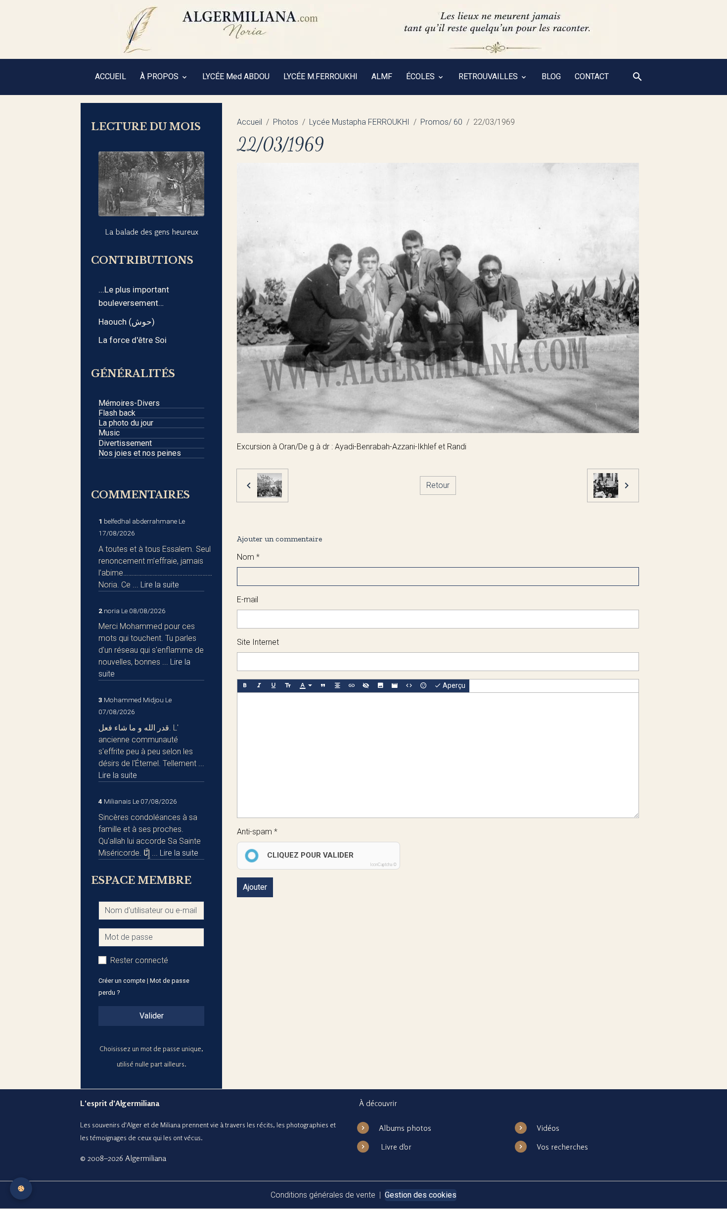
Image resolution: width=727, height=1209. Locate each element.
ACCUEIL (110, 76)
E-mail (247, 599)
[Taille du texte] (287, 685)
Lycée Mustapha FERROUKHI (359, 122)
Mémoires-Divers (129, 403)
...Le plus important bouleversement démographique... (133, 297)
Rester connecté (139, 960)
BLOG (551, 76)
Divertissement (125, 443)
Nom (245, 557)
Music (109, 432)
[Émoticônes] (423, 685)
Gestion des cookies (420, 1195)
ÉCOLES (421, 76)
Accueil (249, 122)
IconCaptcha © (383, 864)
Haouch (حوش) (126, 322)
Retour (438, 485)
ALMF (381, 76)
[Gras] (244, 685)
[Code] (409, 685)
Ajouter (255, 887)
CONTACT (592, 76)
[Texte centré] (337, 685)
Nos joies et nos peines (139, 453)
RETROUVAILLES (489, 76)
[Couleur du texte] (305, 685)
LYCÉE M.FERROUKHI (320, 76)
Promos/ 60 (441, 122)
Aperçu (453, 685)
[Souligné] (273, 685)
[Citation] (323, 685)
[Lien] (351, 685)
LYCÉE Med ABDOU (236, 76)
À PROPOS (160, 76)
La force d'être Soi (132, 340)
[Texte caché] (366, 685)
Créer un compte (121, 980)
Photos (285, 122)
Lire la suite (159, 584)
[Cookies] (21, 1188)
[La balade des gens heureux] (151, 183)
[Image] (380, 685)
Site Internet (258, 642)
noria (112, 611)
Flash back (117, 413)
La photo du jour (125, 423)
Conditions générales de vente (323, 1195)
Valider (151, 1015)
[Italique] (259, 685)
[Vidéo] (394, 685)
